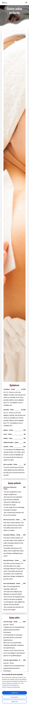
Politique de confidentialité (13, 687)
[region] (14, 688)
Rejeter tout (15, 701)
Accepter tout (14, 692)
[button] (26, 2)
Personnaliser (14, 697)
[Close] (27, 673)
